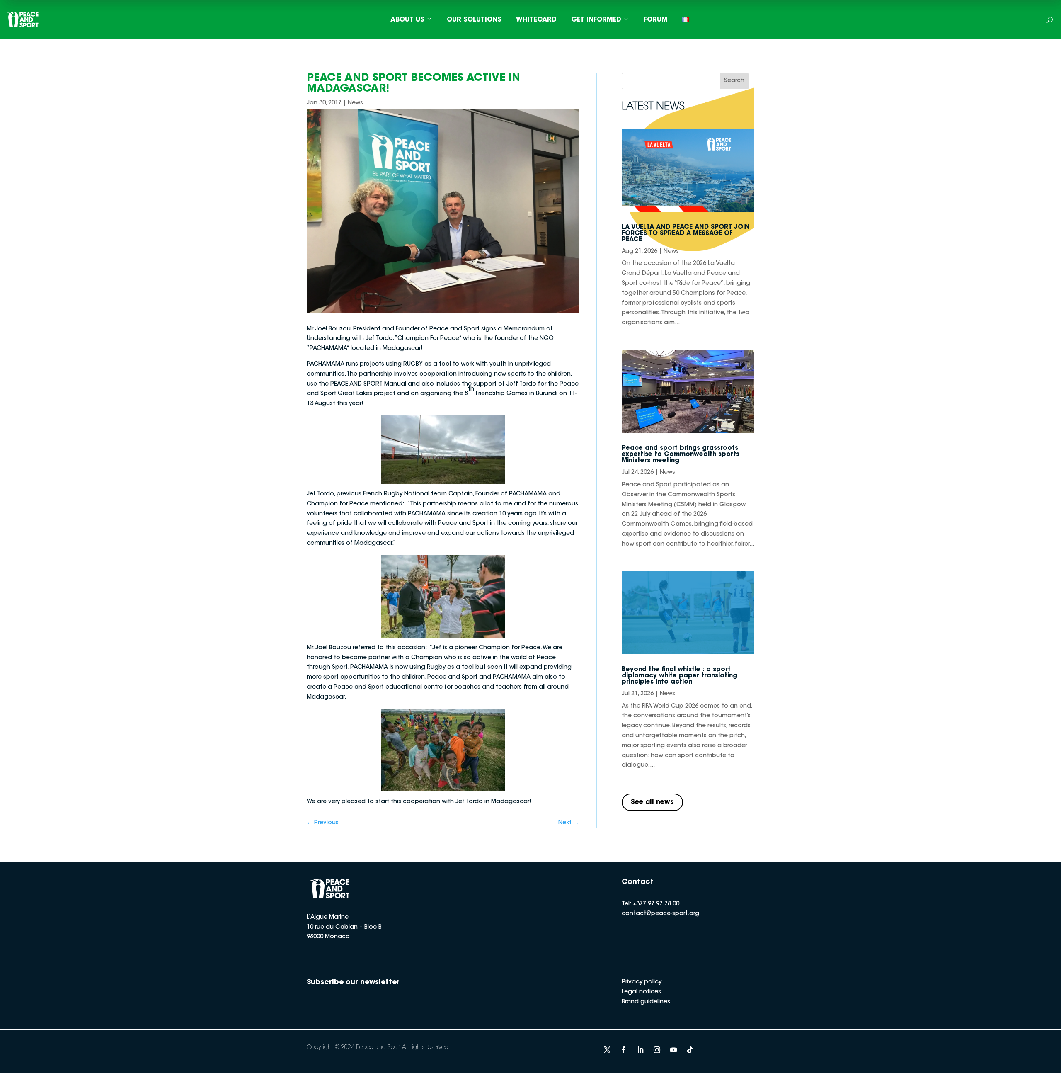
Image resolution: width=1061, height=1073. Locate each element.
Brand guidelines (646, 1002)
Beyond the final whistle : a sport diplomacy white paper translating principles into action (679, 676)
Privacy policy (641, 982)
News (355, 103)
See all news (652, 802)
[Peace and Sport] (22, 19)
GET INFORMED (596, 20)
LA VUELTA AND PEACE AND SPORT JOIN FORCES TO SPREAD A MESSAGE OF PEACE (686, 233)
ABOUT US (407, 20)
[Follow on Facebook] (623, 1049)
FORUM (656, 20)
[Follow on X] (607, 1049)
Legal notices (641, 992)
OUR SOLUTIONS (474, 20)
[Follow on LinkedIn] (640, 1049)
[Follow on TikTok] (690, 1049)
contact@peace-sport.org (660, 914)
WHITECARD (536, 20)
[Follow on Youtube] (673, 1049)
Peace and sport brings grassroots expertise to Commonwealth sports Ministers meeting (680, 454)
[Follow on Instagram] (657, 1049)
